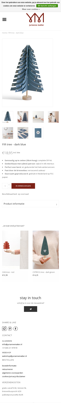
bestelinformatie (9, 365)
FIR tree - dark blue (16, 33)
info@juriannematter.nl (12, 344)
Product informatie (30, 204)
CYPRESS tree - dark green (44, 272)
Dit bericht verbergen (47, 6)
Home (4, 33)
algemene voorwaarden (12, 373)
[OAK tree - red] (15, 250)
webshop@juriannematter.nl (14, 356)
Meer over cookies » (31, 9)
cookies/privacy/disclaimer (13, 376)
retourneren (7, 369)
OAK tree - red (8, 272)
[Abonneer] (30, 309)
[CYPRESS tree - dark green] (46, 250)
